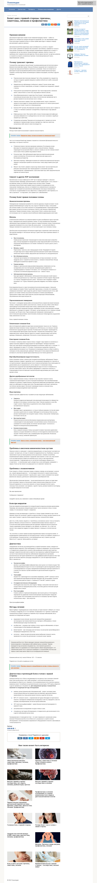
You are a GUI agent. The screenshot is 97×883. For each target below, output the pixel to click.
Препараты (31, 9)
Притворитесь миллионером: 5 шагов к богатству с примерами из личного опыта (81, 64)
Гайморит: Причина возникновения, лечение (81, 54)
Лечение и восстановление (46, 9)
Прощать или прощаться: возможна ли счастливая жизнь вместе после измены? (81, 23)
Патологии (12, 9)
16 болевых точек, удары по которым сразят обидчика (81, 40)
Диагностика (21, 9)
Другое (59, 9)
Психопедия (13, 2)
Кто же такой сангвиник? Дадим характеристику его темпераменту (81, 48)
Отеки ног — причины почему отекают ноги (80, 70)
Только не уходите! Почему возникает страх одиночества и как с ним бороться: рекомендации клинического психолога (81, 31)
